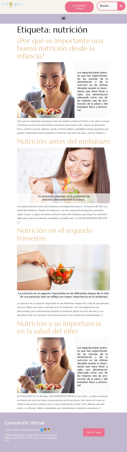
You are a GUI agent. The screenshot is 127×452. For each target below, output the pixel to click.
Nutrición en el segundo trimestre (55, 234)
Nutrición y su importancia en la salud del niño (59, 327)
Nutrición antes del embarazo (63, 141)
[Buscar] (121, 6)
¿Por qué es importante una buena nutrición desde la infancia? (60, 48)
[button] (63, 18)
